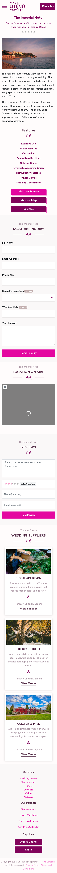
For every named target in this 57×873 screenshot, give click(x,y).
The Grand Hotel (28, 649)
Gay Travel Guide (28, 821)
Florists (29, 786)
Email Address (10, 259)
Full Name (8, 243)
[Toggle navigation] (4, 6)
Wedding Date (14, 307)
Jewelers (28, 790)
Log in (28, 850)
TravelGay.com (47, 862)
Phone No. (8, 275)
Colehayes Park (28, 724)
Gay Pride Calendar (28, 827)
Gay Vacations (28, 809)
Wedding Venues (28, 778)
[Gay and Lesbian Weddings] (17, 6)
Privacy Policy (32, 865)
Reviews (28, 209)
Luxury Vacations (28, 815)
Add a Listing (28, 842)
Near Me (49, 6)
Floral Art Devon (28, 578)
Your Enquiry (9, 323)
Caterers (28, 797)
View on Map (28, 200)
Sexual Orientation (17, 291)
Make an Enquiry (28, 191)
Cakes (28, 793)
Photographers (28, 782)
